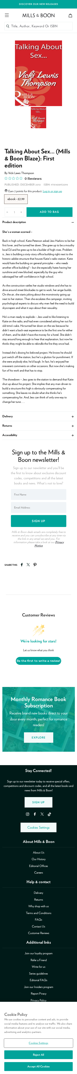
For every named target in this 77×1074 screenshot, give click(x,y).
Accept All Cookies (38, 1066)
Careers (38, 872)
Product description (38, 222)
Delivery (38, 416)
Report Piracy (38, 993)
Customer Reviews (38, 933)
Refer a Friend (39, 960)
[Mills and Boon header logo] (38, 15)
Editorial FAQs (38, 980)
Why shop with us (38, 906)
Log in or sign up (52, 191)
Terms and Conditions (38, 913)
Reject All (38, 1054)
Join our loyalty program (39, 953)
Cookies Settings (38, 827)
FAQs (38, 919)
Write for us (38, 966)
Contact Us (38, 926)
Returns (38, 426)
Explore (39, 737)
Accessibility (38, 435)
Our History (39, 859)
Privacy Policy (38, 1000)
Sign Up (38, 802)
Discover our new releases (38, 4)
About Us (38, 852)
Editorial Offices (38, 866)
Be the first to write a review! (38, 661)
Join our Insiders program (38, 987)
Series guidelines (38, 973)
